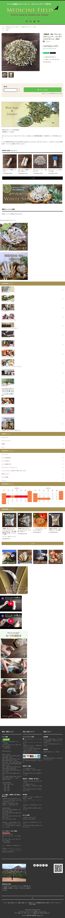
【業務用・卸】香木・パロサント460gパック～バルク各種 (55, 529)
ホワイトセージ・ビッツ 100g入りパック (40, 170)
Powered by (24, 915)
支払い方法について (12, 902)
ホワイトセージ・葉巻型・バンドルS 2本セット (24, 170)
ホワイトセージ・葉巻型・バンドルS (9, 170)
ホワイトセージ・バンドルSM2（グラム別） (55, 170)
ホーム (3, 28)
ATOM (34, 904)
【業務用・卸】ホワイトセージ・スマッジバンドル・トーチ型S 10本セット (24, 530)
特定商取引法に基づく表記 (55, 93)
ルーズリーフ (8, 28)
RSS (30, 904)
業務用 (7, 30)
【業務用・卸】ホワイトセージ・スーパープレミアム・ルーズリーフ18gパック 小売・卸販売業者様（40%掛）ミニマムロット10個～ (9, 531)
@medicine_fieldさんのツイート (8, 220)
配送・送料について (23, 902)
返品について (45, 93)
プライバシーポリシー (55, 902)
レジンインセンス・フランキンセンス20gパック (40, 529)
